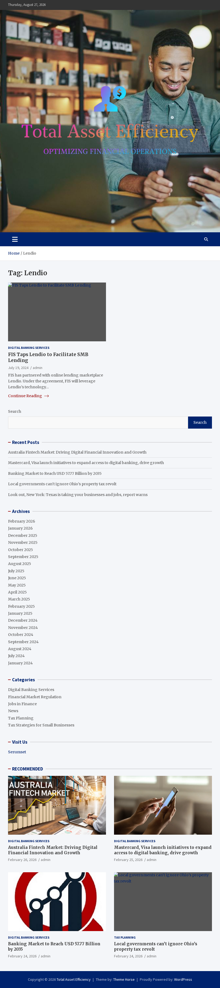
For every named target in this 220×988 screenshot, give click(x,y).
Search (14, 411)
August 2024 (19, 648)
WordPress (183, 979)
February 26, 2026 (22, 859)
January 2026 (20, 528)
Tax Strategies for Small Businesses (41, 725)
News (13, 710)
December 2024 (23, 620)
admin (37, 367)
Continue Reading (25, 395)
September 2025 (23, 556)
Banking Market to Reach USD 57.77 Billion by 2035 (55, 473)
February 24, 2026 (22, 956)
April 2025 (17, 592)
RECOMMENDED (27, 769)
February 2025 (21, 606)
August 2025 (19, 563)
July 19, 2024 (18, 367)
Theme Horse (124, 979)
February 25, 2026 (128, 859)
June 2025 (17, 578)
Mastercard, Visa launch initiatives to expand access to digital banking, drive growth (86, 462)
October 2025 (20, 549)
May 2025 (17, 585)
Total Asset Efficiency (74, 979)
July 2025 (16, 571)
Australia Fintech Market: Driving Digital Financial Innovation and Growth (77, 452)
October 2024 (20, 634)
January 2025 (20, 613)
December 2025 (22, 535)
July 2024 (16, 655)
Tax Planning (21, 718)
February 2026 (21, 521)
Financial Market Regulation (34, 696)
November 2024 (23, 627)
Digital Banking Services (28, 348)
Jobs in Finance (22, 703)
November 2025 (23, 542)
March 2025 (19, 599)
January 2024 (20, 663)
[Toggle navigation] (15, 239)
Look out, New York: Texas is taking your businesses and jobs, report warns (78, 494)
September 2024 (23, 641)
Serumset (17, 752)
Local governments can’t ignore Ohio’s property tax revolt (62, 484)
